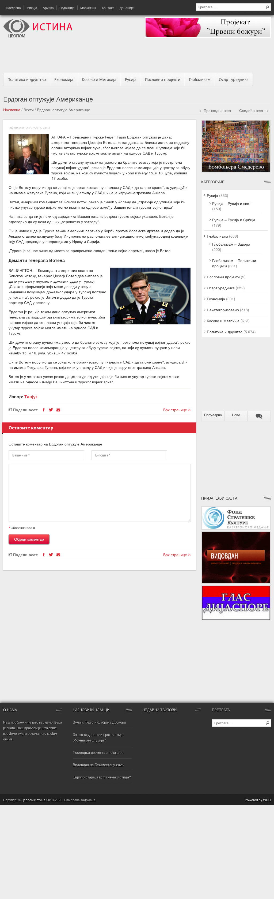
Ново (236, 415)
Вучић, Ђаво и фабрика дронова (99, 722)
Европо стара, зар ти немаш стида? (102, 777)
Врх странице (175, 409)
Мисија (31, 7)
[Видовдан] (236, 582)
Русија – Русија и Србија (233, 219)
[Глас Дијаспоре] (236, 618)
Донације (127, 7)
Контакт (108, 7)
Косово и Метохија (99, 79)
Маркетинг (88, 7)
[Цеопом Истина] (38, 36)
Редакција (67, 7)
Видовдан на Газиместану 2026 (98, 764)
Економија (63, 79)
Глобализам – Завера (231, 244)
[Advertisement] (137, 57)
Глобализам (199, 79)
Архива (48, 7)
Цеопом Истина (33, 799)
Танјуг (30, 397)
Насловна (13, 7)
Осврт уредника (234, 79)
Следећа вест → (253, 110)
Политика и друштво (26, 79)
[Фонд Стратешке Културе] (236, 528)
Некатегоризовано (223, 309)
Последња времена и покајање (98, 752)
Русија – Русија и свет (231, 203)
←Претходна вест (215, 110)
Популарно (213, 415)
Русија (130, 79)
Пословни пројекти (162, 79)
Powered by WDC (258, 799)
